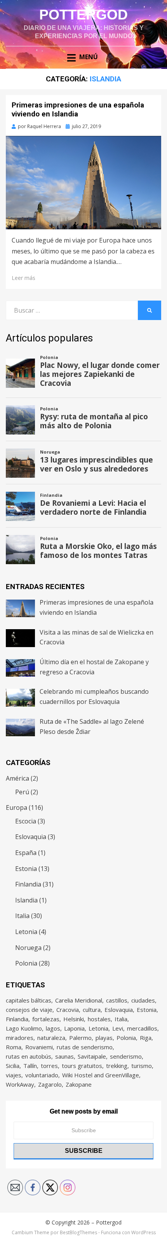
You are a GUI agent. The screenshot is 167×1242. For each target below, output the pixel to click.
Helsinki (73, 1019)
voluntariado (41, 1075)
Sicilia (12, 1066)
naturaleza (51, 1037)
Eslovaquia (30, 836)
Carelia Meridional (78, 1000)
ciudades (143, 1000)
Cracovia (67, 1009)
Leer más (23, 277)
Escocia (25, 821)
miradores (19, 1037)
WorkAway (20, 1084)
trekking (116, 1066)
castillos (116, 1000)
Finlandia (28, 884)
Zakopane (79, 1084)
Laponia (74, 1028)
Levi (117, 1028)
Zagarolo (50, 1084)
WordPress (143, 1232)
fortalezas (45, 1019)
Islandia (26, 900)
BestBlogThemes (78, 1232)
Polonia (26, 963)
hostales (99, 1019)
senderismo (126, 1056)
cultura (92, 1009)
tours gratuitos (82, 1066)
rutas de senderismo (85, 1047)
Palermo (80, 1037)
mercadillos (142, 1028)
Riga (145, 1037)
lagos (53, 1028)
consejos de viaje (29, 1009)
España (26, 852)
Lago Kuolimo (24, 1028)
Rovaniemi (39, 1047)
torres (49, 1066)
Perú (22, 792)
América (17, 778)
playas (104, 1037)
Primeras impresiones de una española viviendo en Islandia (78, 109)
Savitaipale (92, 1056)
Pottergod (83, 15)
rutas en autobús (28, 1056)
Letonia (26, 931)
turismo (141, 1066)
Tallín (30, 1066)
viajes (13, 1075)
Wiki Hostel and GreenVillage (100, 1075)
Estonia (26, 868)
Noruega (28, 947)
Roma (13, 1047)
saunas (64, 1056)
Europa (16, 807)
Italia (22, 915)
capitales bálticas (28, 1000)
